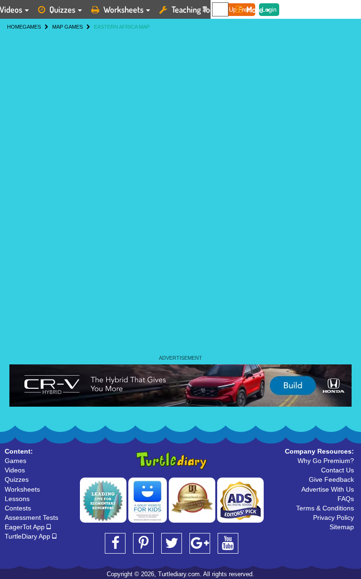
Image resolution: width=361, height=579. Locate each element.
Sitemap (342, 527)
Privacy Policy (333, 517)
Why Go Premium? (326, 460)
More (254, 9)
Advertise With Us (327, 489)
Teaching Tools (195, 9)
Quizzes (62, 9)
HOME (15, 27)
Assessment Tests (31, 517)
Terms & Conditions (325, 508)
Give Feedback (331, 479)
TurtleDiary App (28, 536)
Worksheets (123, 9)
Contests (18, 508)
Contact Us (337, 470)
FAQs (345, 498)
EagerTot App (26, 527)
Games (15, 460)
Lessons (17, 498)
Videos (15, 470)
